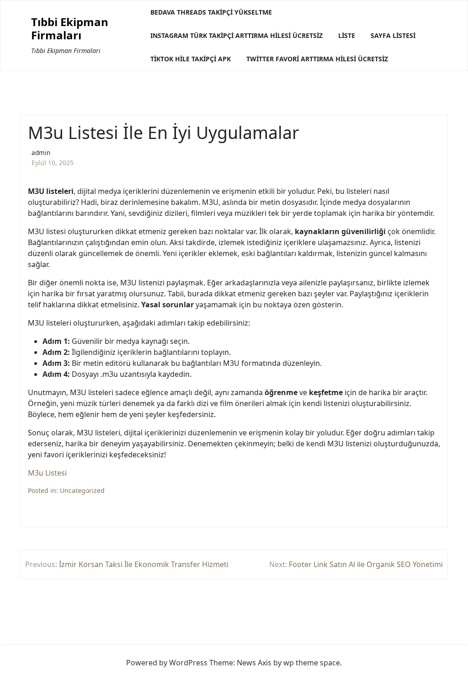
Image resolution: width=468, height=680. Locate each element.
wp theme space (311, 663)
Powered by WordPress (166, 663)
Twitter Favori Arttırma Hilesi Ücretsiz (317, 58)
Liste (346, 35)
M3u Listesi (47, 473)
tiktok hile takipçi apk (190, 58)
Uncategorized (82, 490)
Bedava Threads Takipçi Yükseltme (211, 12)
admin (41, 152)
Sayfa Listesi (393, 35)
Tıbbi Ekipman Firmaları (69, 29)
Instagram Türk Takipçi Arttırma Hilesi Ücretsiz (236, 35)
